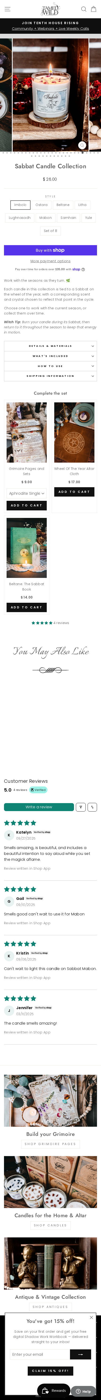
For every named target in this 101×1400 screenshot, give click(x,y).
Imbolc (20, 205)
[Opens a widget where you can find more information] (83, 1392)
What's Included (51, 356)
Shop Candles (50, 1225)
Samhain (68, 218)
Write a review (39, 807)
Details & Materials (50, 346)
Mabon (45, 218)
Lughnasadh (20, 218)
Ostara (41, 205)
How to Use (50, 366)
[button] (42, 623)
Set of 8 (50, 231)
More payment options (50, 261)
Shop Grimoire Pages (50, 1144)
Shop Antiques (50, 1307)
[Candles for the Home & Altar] (50, 1182)
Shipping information (50, 376)
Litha (82, 205)
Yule (88, 218)
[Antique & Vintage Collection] (50, 1263)
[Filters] (81, 807)
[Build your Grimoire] (50, 1101)
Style (50, 196)
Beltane (63, 205)
